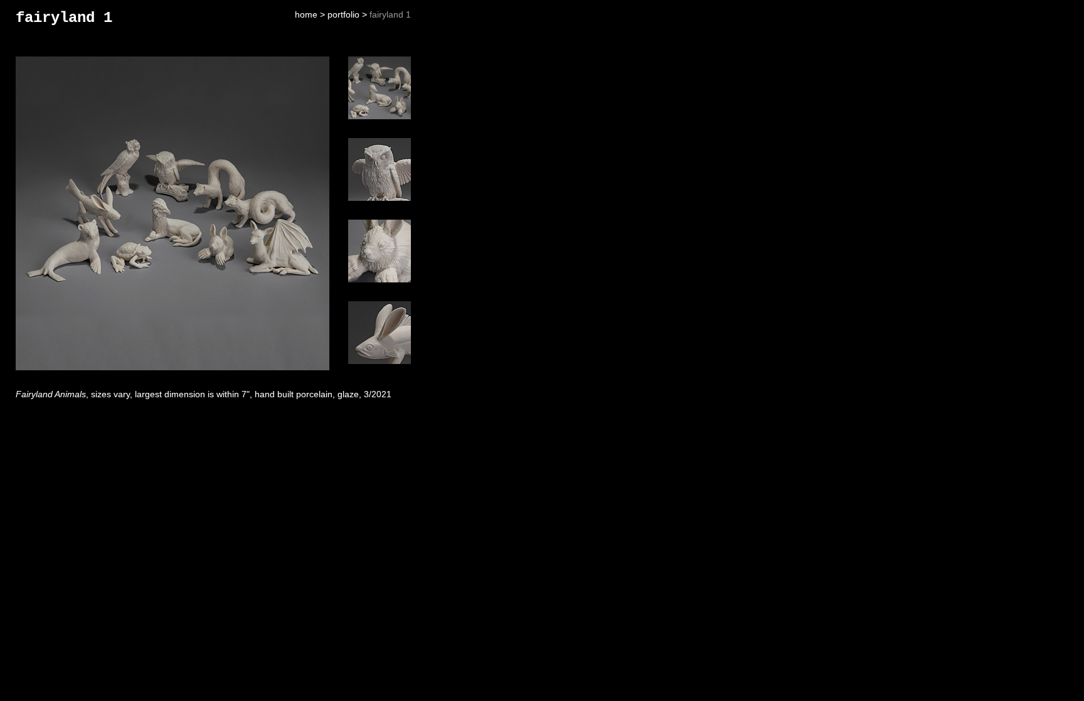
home (306, 14)
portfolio (343, 14)
